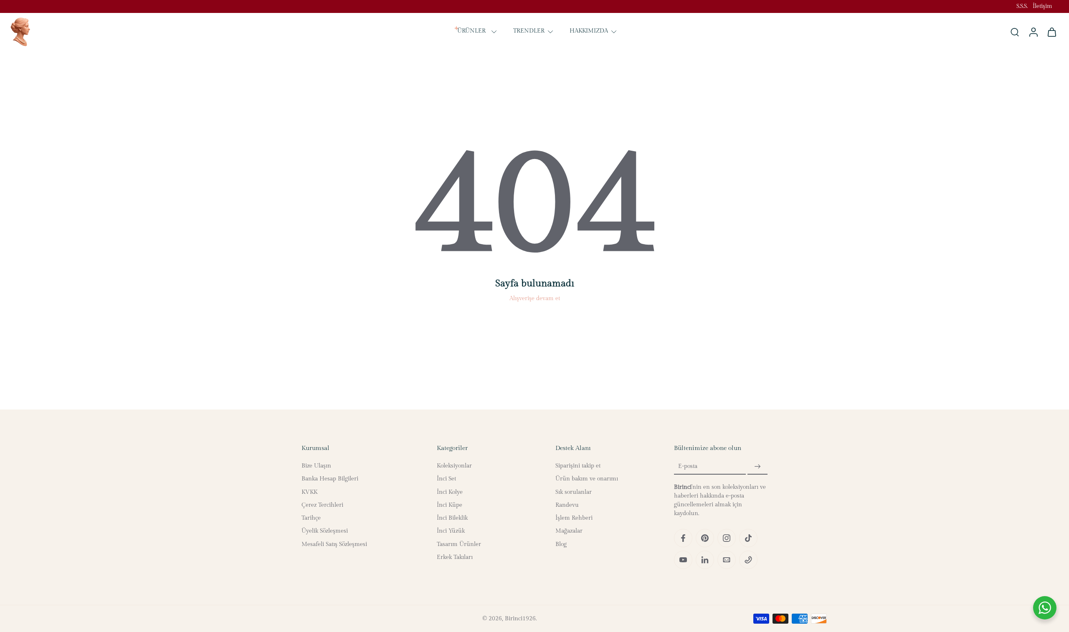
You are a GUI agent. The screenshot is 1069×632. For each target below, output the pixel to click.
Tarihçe (311, 518)
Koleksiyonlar (454, 466)
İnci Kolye (450, 492)
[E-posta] (726, 560)
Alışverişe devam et (534, 298)
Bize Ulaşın (316, 466)
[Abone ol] (757, 467)
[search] (1015, 31)
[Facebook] (683, 538)
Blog (561, 544)
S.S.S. (1022, 6)
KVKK (309, 492)
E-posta (687, 466)
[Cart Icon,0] (1051, 32)
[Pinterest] (705, 538)
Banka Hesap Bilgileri (329, 478)
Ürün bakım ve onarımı (586, 478)
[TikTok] (748, 538)
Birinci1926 (520, 618)
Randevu (567, 505)
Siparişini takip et (577, 466)
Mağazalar (569, 531)
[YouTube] (683, 560)
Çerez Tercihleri (322, 505)
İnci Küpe (449, 505)
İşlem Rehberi (574, 518)
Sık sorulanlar (573, 492)
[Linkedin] (705, 560)
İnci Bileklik (452, 518)
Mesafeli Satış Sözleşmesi (334, 544)
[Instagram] (726, 538)
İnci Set (446, 478)
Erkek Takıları (455, 557)
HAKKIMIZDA (589, 31)
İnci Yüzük (451, 531)
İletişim (1042, 6)
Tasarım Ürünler (459, 544)
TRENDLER (529, 31)
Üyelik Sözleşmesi (324, 531)
